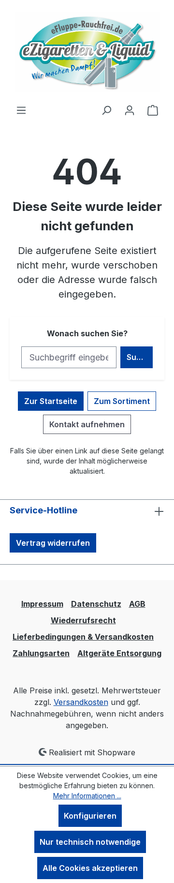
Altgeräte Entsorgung (119, 653)
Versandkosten (81, 702)
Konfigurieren (90, 816)
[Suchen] (106, 110)
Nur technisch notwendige (90, 842)
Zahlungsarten (41, 653)
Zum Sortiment (122, 401)
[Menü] (21, 110)
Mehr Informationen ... (87, 796)
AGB (137, 604)
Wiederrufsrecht (83, 620)
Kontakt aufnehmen (87, 424)
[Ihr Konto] (129, 110)
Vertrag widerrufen (53, 543)
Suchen (140, 357)
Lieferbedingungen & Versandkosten (83, 637)
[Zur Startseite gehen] (87, 52)
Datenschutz (96, 604)
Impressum (42, 604)
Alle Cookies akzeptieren (90, 868)
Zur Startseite (50, 401)
